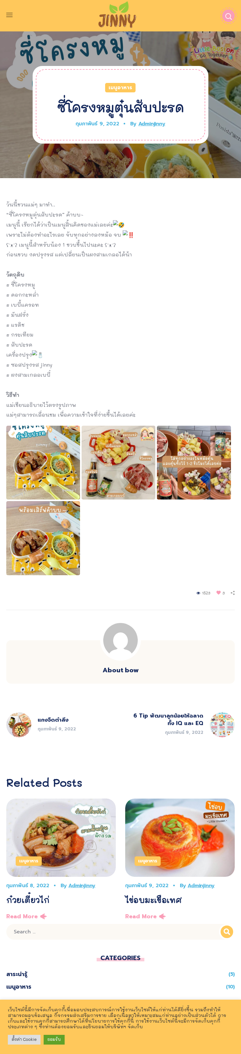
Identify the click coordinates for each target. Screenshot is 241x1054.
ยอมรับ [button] (54, 1040)
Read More (22, 916)
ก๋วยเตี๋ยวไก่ (27, 901)
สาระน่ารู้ (16, 974)
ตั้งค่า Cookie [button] (24, 1040)
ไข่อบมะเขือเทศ (153, 901)
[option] (61, 861)
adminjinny (151, 124)
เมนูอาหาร (120, 87)
